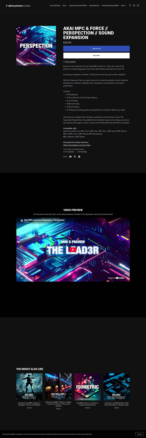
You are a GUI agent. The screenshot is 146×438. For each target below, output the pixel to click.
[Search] (130, 5)
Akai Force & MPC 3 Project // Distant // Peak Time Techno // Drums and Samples (58, 404)
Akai (64, 6)
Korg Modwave (94, 6)
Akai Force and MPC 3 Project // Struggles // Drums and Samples (29, 404)
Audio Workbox (55, 6)
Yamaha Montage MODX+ (110, 6)
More (123, 6)
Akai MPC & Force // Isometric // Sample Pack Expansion (87, 404)
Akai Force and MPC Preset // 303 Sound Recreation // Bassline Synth (116, 404)
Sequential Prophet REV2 (78, 6)
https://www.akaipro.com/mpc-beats (76, 145)
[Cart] (139, 5)
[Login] (134, 5)
